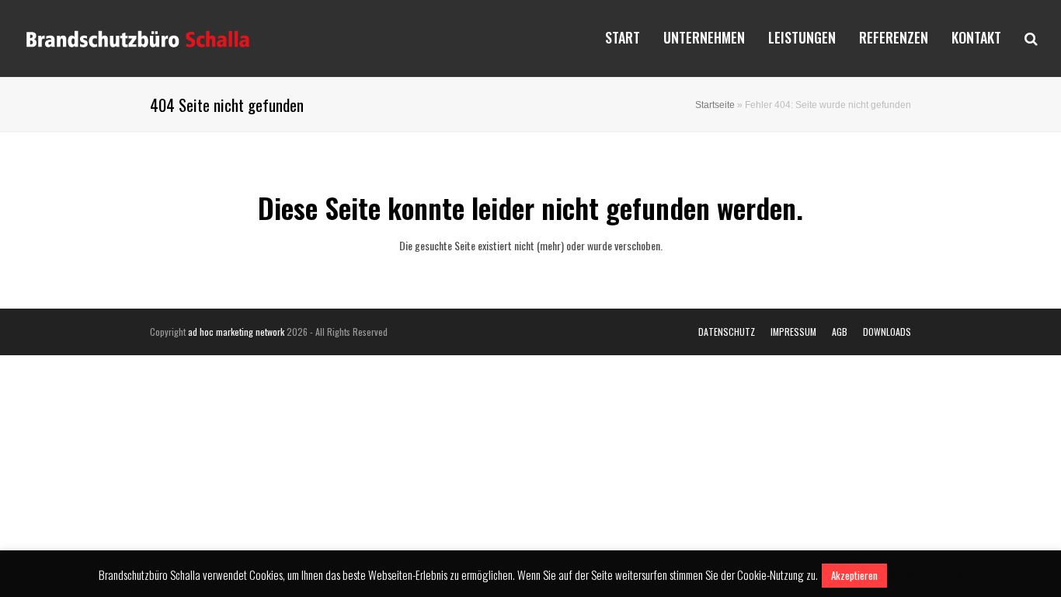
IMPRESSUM (793, 331)
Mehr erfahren (926, 574)
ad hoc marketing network (236, 331)
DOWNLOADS (887, 331)
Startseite (715, 105)
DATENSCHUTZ (726, 331)
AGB (839, 331)
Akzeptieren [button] (854, 575)
